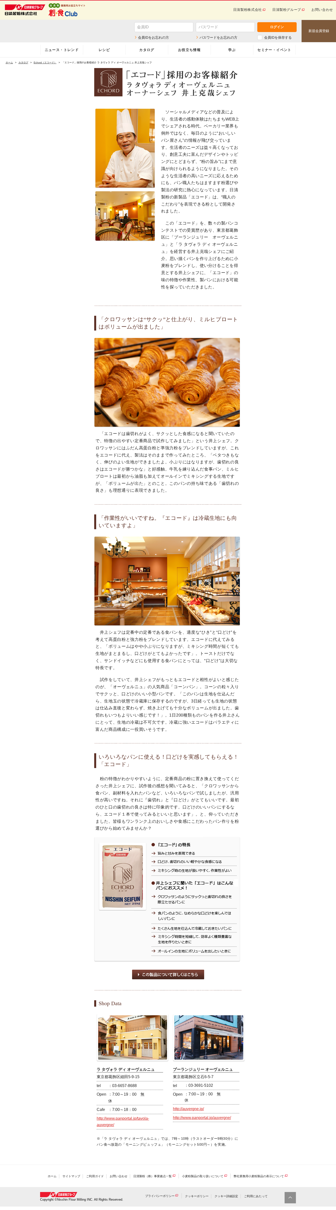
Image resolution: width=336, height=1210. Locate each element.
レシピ (104, 50)
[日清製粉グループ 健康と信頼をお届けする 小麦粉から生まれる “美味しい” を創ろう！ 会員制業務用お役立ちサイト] (67, 9)
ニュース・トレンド (62, 50)
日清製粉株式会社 (247, 10)
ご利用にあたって (256, 1196)
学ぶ (232, 50)
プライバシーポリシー (160, 1196)
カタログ (146, 50)
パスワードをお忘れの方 (218, 37)
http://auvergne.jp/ (188, 1109)
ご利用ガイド (95, 1176)
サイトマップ (71, 1176)
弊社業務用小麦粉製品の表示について (259, 1176)
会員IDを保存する (278, 37)
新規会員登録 (318, 31)
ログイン (277, 27)
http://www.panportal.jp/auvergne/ (202, 1118)
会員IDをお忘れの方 (153, 37)
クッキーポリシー (197, 1196)
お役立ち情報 (189, 50)
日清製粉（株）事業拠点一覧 (152, 1176)
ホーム (9, 62)
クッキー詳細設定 (226, 1196)
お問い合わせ (322, 10)
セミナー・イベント (274, 50)
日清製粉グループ (286, 10)
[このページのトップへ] (290, 1197)
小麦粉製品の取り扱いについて (202, 1176)
